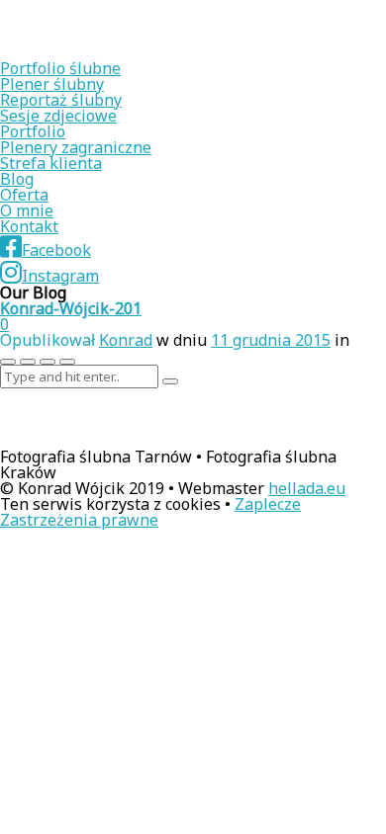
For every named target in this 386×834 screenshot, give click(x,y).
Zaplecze (268, 504)
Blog (17, 179)
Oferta (24, 195)
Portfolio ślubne (60, 68)
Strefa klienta (51, 163)
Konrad (125, 340)
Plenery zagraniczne (75, 147)
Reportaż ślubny (61, 100)
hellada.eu (306, 488)
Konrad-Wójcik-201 (71, 308)
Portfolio (32, 131)
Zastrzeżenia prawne (79, 520)
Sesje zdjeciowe (58, 115)
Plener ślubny (52, 84)
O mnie (26, 210)
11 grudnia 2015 (271, 340)
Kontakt (29, 226)
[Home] (128, 52)
